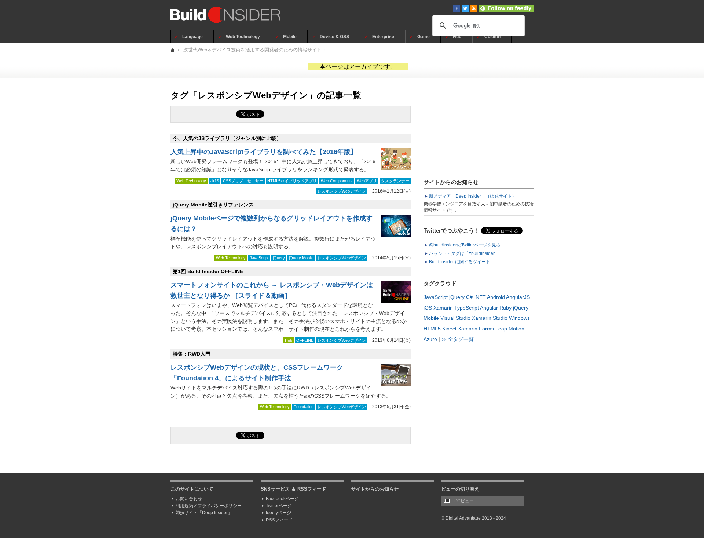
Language (192, 36)
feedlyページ (278, 512)
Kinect (449, 329)
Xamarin (443, 308)
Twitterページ (279, 506)
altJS (214, 181)
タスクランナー (395, 181)
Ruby (505, 308)
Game (423, 36)
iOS (427, 308)
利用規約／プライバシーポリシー (209, 506)
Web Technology (243, 36)
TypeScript (466, 308)
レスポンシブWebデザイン (342, 191)
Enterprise (383, 36)
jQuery (279, 258)
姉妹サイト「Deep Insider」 (204, 512)
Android (496, 297)
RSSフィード (279, 520)
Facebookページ (282, 499)
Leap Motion (509, 329)
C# (469, 297)
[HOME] (173, 49)
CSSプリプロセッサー (243, 181)
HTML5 (432, 329)
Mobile (290, 36)
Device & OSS (334, 36)
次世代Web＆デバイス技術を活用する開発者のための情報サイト (252, 49)
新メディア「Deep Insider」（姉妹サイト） (472, 196)
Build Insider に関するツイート (459, 261)
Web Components (337, 181)
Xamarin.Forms (476, 329)
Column (492, 36)
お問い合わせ (189, 499)
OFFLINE (305, 340)
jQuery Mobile (301, 258)
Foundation (304, 407)
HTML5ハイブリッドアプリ (292, 181)
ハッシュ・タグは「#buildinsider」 (464, 253)
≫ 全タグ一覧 (457, 339)
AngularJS (518, 297)
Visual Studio (455, 318)
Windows (519, 318)
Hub (457, 36)
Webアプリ (367, 181)
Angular (489, 308)
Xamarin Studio (489, 318)
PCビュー (464, 501)
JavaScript (259, 258)
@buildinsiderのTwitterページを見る (464, 245)
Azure (430, 339)
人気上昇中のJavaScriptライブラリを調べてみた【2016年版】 (263, 151)
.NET (480, 297)
